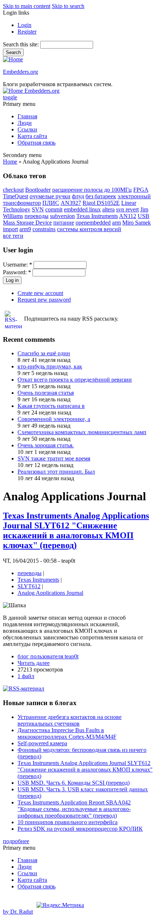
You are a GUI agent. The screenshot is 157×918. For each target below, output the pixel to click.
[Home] (13, 59)
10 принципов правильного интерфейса (68, 822)
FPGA (140, 190)
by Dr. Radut (18, 912)
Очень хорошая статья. (46, 445)
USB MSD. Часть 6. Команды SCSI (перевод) (74, 783)
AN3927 (71, 203)
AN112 (127, 216)
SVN (38, 209)
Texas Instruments (97, 216)
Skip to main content (26, 6)
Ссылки (27, 129)
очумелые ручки (50, 196)
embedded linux (82, 209)
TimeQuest (15, 196)
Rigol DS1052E (101, 203)
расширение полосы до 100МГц (92, 190)
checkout (13, 190)
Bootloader (38, 190)
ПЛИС (50, 203)
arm (116, 222)
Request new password (44, 300)
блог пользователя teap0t (48, 656)
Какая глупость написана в (51, 406)
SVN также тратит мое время (54, 458)
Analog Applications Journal (50, 593)
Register (27, 31)
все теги (13, 236)
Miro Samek (136, 222)
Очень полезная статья (46, 393)
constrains (43, 229)
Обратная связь (36, 142)
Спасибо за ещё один (44, 353)
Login (24, 25)
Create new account (40, 293)
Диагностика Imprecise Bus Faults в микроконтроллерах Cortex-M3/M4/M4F (67, 733)
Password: (17, 272)
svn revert (127, 209)
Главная (27, 116)
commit (53, 209)
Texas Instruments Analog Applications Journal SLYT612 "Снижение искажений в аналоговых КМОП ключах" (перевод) (76, 530)
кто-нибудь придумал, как (50, 366)
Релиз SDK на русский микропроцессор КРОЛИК (80, 829)
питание (63, 222)
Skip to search (68, 6)
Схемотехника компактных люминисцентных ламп (82, 432)
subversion (62, 216)
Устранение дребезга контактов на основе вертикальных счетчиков (70, 720)
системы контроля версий (89, 229)
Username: (17, 264)
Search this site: (21, 44)
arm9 (25, 229)
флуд (78, 196)
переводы (36, 216)
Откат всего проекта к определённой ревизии (75, 379)
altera (108, 209)
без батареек (100, 196)
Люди (25, 123)
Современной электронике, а (54, 419)
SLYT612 (29, 586)
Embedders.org (20, 72)
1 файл (26, 676)
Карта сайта (32, 136)
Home (10, 161)
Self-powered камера (42, 743)
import (10, 229)
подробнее (16, 841)
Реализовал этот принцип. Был (56, 471)
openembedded (93, 222)
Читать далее (34, 663)
